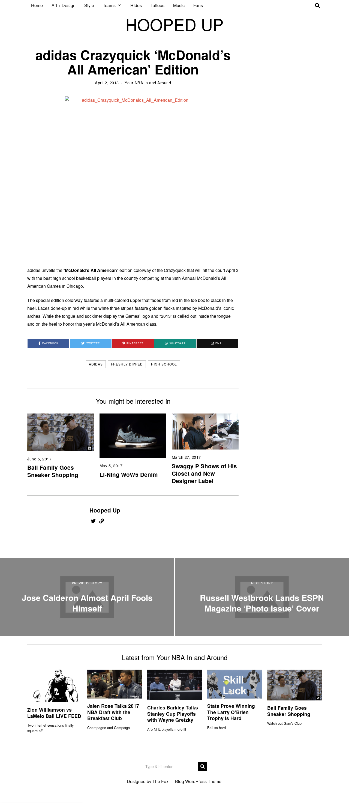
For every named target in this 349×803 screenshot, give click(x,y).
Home (37, 5)
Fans (198, 5)
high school (164, 364)
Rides (136, 5)
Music (179, 5)
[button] (202, 766)
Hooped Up (104, 510)
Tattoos (157, 5)
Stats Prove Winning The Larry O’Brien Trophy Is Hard (231, 712)
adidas (96, 364)
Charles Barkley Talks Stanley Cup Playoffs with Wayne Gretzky (172, 713)
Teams (109, 5)
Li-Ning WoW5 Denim (129, 474)
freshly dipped (127, 364)
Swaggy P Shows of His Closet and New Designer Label (204, 473)
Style (89, 5)
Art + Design (64, 5)
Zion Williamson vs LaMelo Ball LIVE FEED (54, 712)
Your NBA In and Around (148, 82)
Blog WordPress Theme (198, 781)
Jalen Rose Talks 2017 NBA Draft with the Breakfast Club (113, 712)
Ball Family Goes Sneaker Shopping (52, 471)
